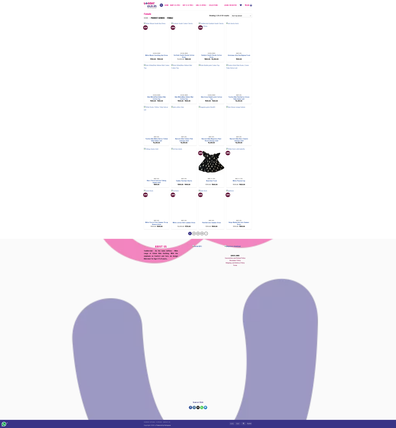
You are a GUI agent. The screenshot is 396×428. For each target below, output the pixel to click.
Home (167, 5)
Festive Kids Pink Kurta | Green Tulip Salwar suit (239, 98)
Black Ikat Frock (211, 181)
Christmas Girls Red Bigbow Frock (239, 55)
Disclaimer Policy (235, 261)
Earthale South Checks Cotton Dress (184, 56)
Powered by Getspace (163, 425)
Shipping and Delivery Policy (235, 263)
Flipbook (159, 422)
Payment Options (149, 422)
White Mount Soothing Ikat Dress (156, 55)
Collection (213, 5)
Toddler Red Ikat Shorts (184, 181)
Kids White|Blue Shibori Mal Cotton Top (184, 98)
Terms (235, 265)
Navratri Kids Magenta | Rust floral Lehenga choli (211, 140)
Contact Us (166, 422)
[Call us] (201, 407)
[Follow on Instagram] (194, 407)
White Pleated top (239, 181)
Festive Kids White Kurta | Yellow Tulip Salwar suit (157, 140)
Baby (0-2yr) (175, 5)
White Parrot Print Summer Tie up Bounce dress (156, 223)
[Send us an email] (198, 407)
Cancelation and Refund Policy (235, 258)
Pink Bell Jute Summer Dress (211, 223)
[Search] (161, 5)
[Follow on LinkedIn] (205, 407)
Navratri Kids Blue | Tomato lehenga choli (239, 140)
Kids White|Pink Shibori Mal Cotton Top (156, 98)
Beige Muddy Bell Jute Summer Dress (239, 223)
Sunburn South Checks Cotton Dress (211, 56)
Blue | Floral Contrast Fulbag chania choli (156, 182)
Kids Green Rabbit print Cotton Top (211, 98)
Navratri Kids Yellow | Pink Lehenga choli (184, 140)
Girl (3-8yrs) (201, 5)
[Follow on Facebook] (190, 407)
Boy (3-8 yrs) (188, 5)
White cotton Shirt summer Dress (184, 223)
